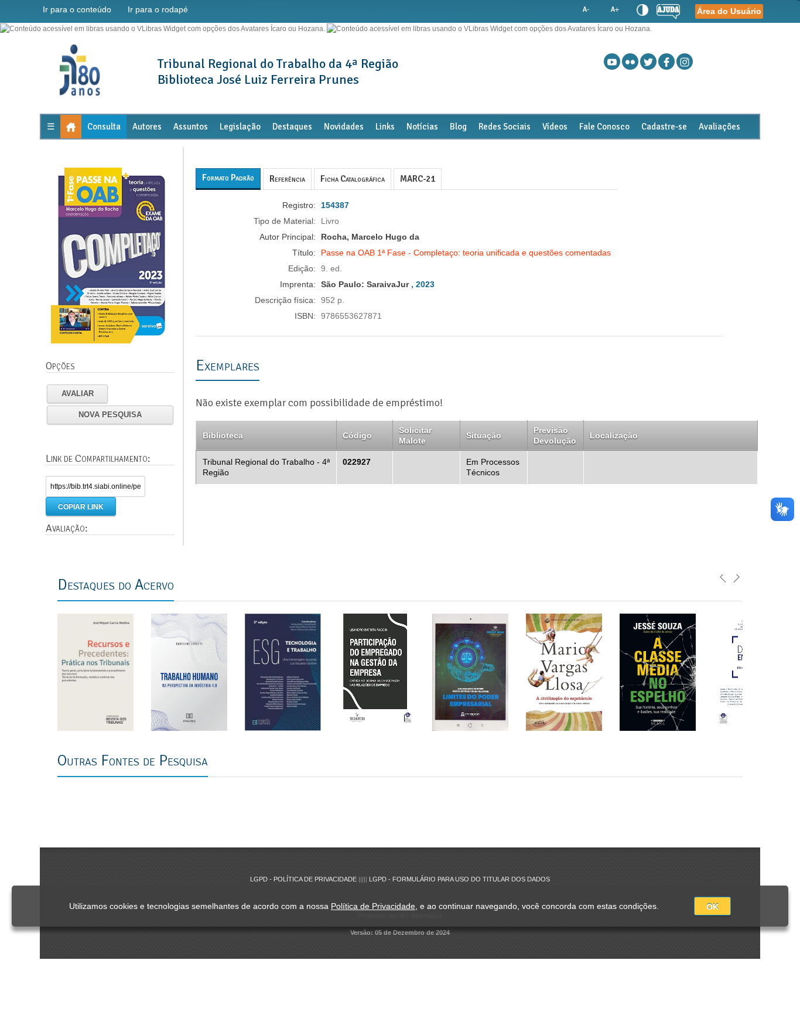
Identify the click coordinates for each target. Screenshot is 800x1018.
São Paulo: (344, 284)
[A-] (586, 10)
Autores (147, 126)
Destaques (292, 126)
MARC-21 (417, 178)
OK (712, 906)
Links (385, 126)
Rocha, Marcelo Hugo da (370, 236)
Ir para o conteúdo (77, 9)
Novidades (344, 126)
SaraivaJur (388, 284)
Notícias (422, 126)
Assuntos (190, 126)
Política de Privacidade (373, 906)
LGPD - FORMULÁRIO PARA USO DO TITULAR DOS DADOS (459, 879)
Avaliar (77, 393)
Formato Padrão (228, 177)
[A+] (614, 10)
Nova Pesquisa (110, 414)
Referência (287, 178)
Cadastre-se (664, 126)
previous (723, 577)
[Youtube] (612, 61)
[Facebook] (666, 61)
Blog (458, 126)
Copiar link (81, 507)
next (736, 577)
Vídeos (554, 126)
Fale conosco (604, 126)
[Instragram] (684, 61)
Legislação (240, 126)
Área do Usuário (729, 11)
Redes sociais (504, 126)
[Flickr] (630, 61)
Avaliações (719, 126)
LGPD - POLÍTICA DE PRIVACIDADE (304, 879)
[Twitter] (648, 61)
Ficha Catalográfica (352, 178)
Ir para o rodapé (158, 9)
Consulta (104, 126)
